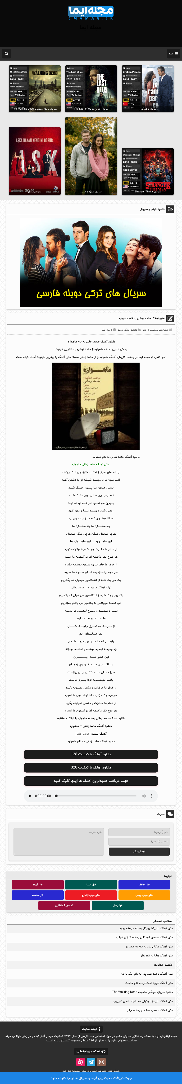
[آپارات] (80, 1062)
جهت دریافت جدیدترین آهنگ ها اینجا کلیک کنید (91, 780)
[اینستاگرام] (101, 1062)
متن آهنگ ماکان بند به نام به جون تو (149, 947)
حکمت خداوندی (163, 965)
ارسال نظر (106, 330)
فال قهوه (37, 885)
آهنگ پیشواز (98, 734)
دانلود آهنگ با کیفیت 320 (91, 767)
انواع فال (118, 905)
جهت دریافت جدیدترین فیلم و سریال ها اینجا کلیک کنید (91, 1078)
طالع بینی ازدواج (91, 895)
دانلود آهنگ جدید (127, 330)
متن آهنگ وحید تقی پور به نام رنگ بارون (147, 974)
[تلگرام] (91, 1062)
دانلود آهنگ (104, 726)
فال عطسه (37, 895)
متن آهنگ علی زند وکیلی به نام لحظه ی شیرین (143, 1001)
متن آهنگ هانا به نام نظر (157, 956)
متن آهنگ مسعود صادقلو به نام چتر (150, 1010)
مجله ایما (90, 28)
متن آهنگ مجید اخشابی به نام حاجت (149, 983)
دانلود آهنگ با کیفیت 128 (91, 754)
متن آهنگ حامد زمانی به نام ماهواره (141, 318)
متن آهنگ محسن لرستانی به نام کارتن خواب (144, 937)
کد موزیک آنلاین (64, 905)
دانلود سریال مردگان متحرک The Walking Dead (142, 992)
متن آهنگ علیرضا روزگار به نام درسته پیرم (146, 928)
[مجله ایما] (91, 20)
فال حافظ (144, 885)
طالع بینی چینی (144, 895)
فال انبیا (91, 885)
